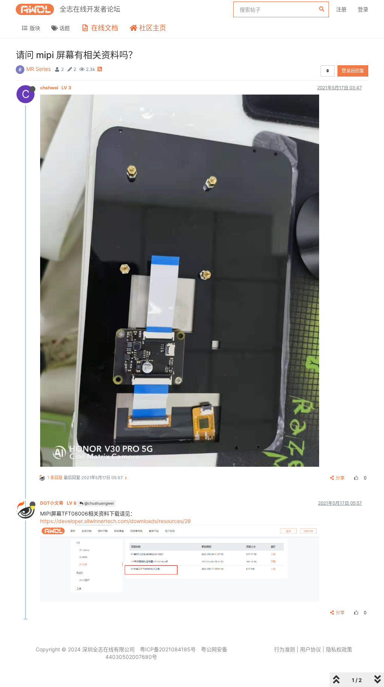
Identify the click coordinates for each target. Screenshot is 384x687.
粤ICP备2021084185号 (168, 649)
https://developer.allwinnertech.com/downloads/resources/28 (115, 521)
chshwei (55, 87)
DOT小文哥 (58, 503)
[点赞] (355, 478)
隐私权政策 (339, 649)
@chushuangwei (98, 503)
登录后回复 (353, 71)
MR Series (38, 69)
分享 (340, 478)
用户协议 (310, 649)
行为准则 (284, 649)
